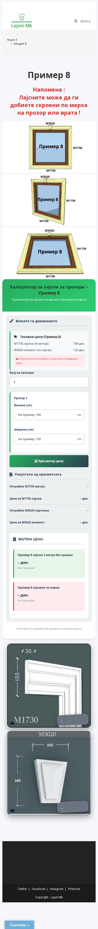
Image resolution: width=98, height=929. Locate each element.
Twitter (22, 889)
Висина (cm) (23, 405)
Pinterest (74, 889)
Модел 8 (20, 43)
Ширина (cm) (24, 429)
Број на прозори (22, 373)
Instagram (57, 889)
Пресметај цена (50, 461)
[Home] (8, 43)
